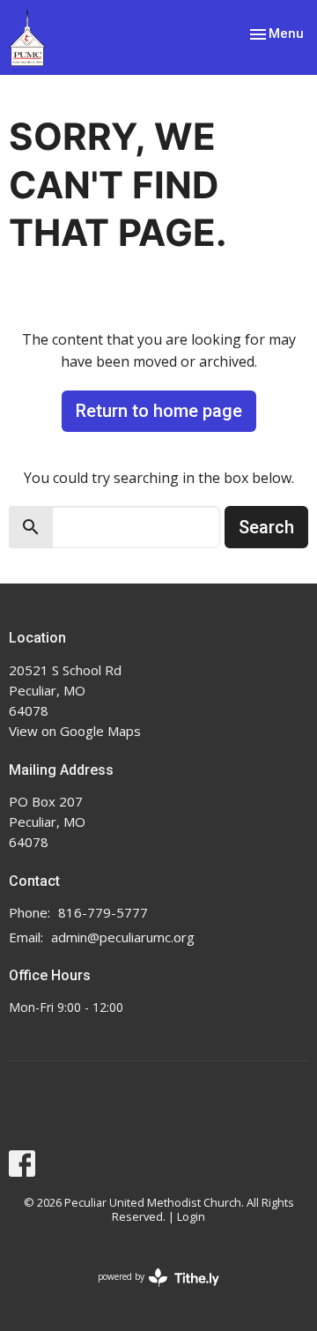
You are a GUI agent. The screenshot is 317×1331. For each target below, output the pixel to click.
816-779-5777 (103, 912)
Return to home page (159, 410)
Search (266, 527)
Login (191, 1216)
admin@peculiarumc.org (123, 937)
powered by (149, 1291)
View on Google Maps (75, 731)
